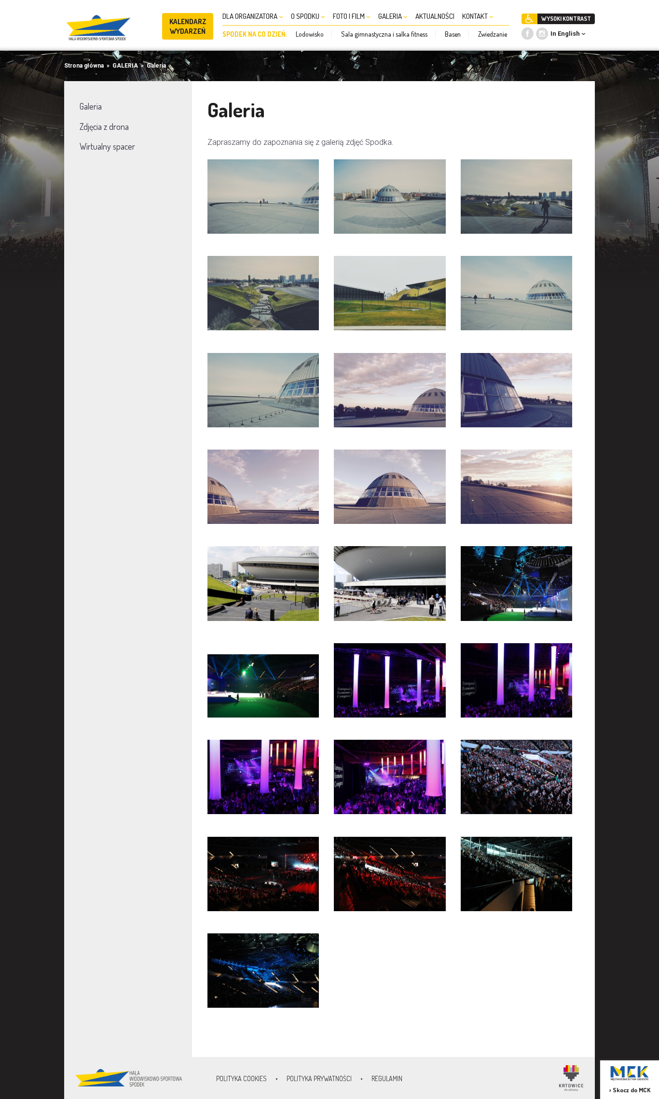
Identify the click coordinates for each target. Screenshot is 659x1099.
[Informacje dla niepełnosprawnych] (529, 19)
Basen (453, 34)
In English (565, 33)
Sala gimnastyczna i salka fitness (384, 34)
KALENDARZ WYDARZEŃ (187, 26)
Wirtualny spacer (107, 146)
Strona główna (84, 65)
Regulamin (386, 1078)
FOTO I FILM (349, 16)
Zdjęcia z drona (104, 126)
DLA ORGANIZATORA (250, 16)
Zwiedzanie (492, 34)
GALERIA (390, 16)
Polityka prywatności (319, 1078)
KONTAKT (475, 16)
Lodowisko (310, 34)
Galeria (156, 65)
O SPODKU (306, 16)
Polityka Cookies (241, 1078)
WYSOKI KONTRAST (566, 18)
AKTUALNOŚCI (434, 16)
